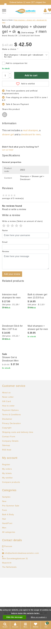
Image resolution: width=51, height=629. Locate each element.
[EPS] (44, 594)
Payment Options (10, 410)
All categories (8, 532)
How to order (8, 406)
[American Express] (16, 594)
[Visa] (34, 583)
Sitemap (6, 445)
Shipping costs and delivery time (17, 432)
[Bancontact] (7, 588)
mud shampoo (30, 130)
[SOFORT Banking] (16, 588)
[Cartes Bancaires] (21, 599)
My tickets (7, 473)
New (4, 501)
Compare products (11, 482)
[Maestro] (44, 588)
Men (4, 528)
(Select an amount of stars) (22, 221)
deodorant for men (31, 134)
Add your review (12, 274)
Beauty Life (12, 36)
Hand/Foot (7, 523)
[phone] (3, 549)
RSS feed (6, 450)
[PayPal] (16, 583)
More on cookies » (39, 617)
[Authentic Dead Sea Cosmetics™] (25, 11)
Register (6, 464)
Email (4, 242)
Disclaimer (7, 419)
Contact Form (8, 436)
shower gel (8, 134)
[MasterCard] (25, 583)
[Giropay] (34, 594)
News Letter (8, 397)
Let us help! (7, 150)
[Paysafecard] (25, 588)
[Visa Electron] (34, 588)
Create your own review (30, 36)
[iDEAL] (7, 583)
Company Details (10, 441)
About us (6, 392)
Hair (4, 519)
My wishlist (7, 478)
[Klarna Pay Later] (30, 599)
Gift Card (6, 401)
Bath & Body (8, 514)
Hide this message (14, 617)
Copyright (6, 428)
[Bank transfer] (44, 583)
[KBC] (25, 594)
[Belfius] (7, 594)
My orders (7, 469)
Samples (6, 497)
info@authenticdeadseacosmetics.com (22, 553)
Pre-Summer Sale (10, 506)
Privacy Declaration (11, 423)
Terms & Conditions (11, 414)
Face (4, 510)
